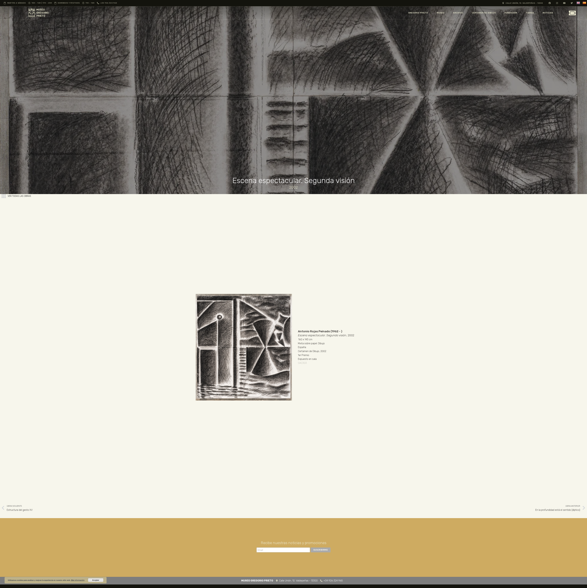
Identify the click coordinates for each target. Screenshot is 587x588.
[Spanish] (585, 3)
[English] (578, 3)
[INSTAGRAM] (557, 3)
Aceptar (95, 580)
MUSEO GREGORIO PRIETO (42, 12)
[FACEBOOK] (550, 3)
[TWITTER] (572, 3)
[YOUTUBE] (564, 3)
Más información (78, 580)
